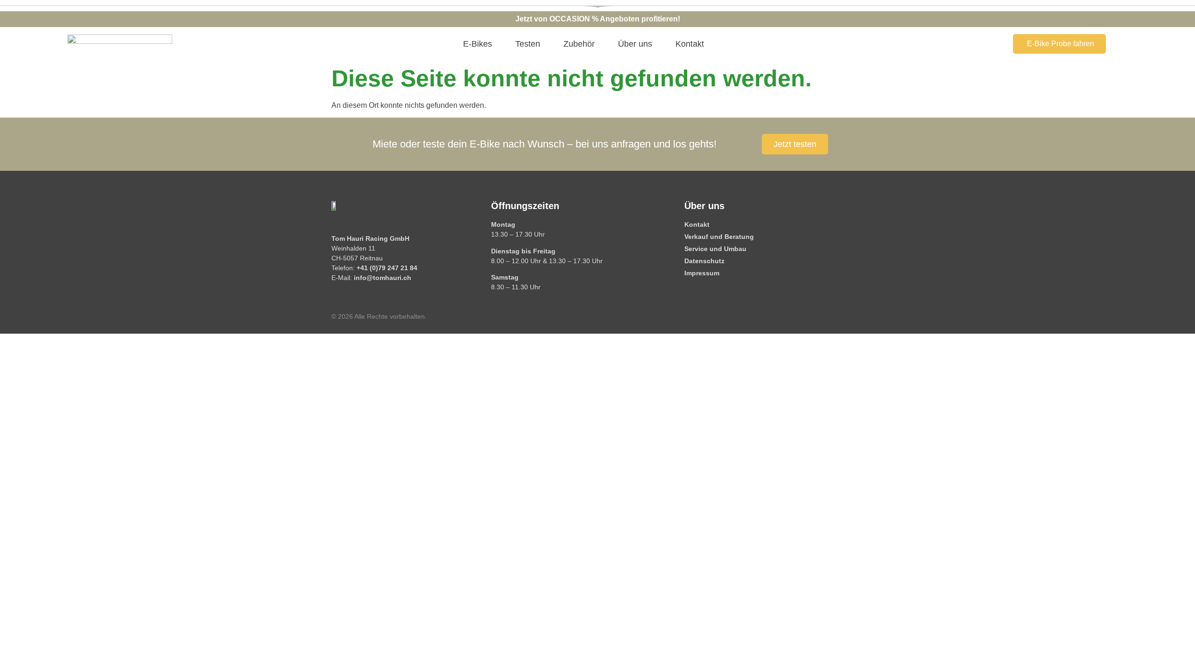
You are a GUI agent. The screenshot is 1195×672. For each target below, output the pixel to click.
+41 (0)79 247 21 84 (387, 268)
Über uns (635, 44)
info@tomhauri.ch (382, 277)
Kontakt (689, 44)
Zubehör (579, 44)
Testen (527, 44)
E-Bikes (477, 44)
